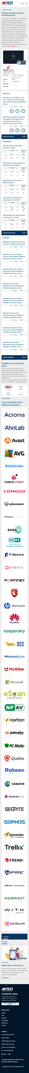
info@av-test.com (9, 1044)
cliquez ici (14, 46)
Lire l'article (5, 978)
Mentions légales (13, 1061)
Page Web (5, 84)
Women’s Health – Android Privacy (12, 965)
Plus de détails (6, 398)
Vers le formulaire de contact (10, 1004)
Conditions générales (8, 1059)
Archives (5, 86)
